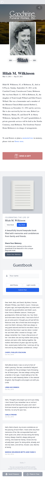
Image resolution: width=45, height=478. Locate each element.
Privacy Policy (17, 469)
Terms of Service (28, 469)
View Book (10, 225)
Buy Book (22, 225)
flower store (19, 141)
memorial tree (27, 138)
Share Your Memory (14, 254)
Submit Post (22, 290)
